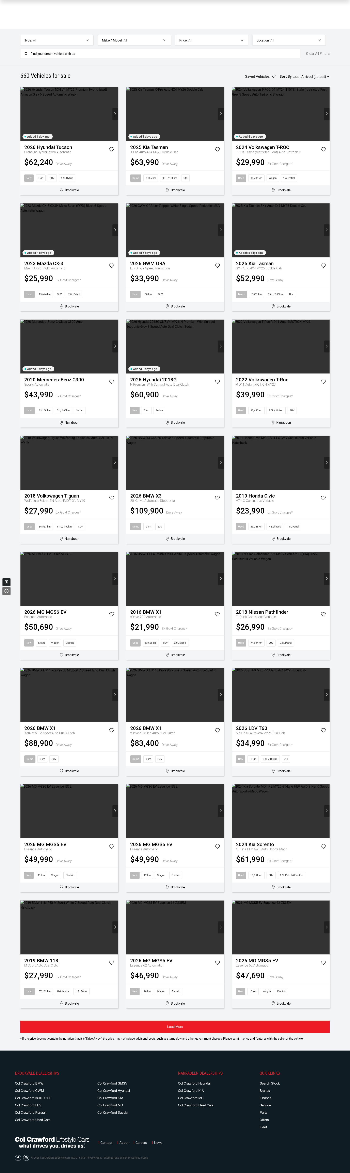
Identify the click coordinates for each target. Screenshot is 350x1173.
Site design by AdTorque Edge (131, 1157)
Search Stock (270, 1083)
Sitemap (108, 1157)
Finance (265, 1098)
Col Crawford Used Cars (32, 1120)
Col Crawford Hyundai (113, 1091)
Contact (106, 1143)
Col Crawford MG (110, 1105)
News (158, 1143)
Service (265, 1105)
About (123, 1143)
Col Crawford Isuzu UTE (33, 1098)
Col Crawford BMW (29, 1083)
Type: (28, 40)
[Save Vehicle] (111, 150)
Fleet (263, 1127)
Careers (141, 1143)
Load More (175, 1027)
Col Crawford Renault (30, 1112)
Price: (183, 40)
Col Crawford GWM (29, 1091)
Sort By (286, 76)
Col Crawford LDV (28, 1105)
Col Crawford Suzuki (112, 1112)
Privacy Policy (94, 1157)
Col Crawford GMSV (112, 1083)
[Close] (6, 591)
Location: (263, 40)
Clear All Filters (318, 54)
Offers (264, 1120)
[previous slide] (23, 114)
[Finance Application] (6, 582)
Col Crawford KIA (110, 1098)
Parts (263, 1112)
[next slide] (115, 114)
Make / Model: (112, 40)
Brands (265, 1091)
